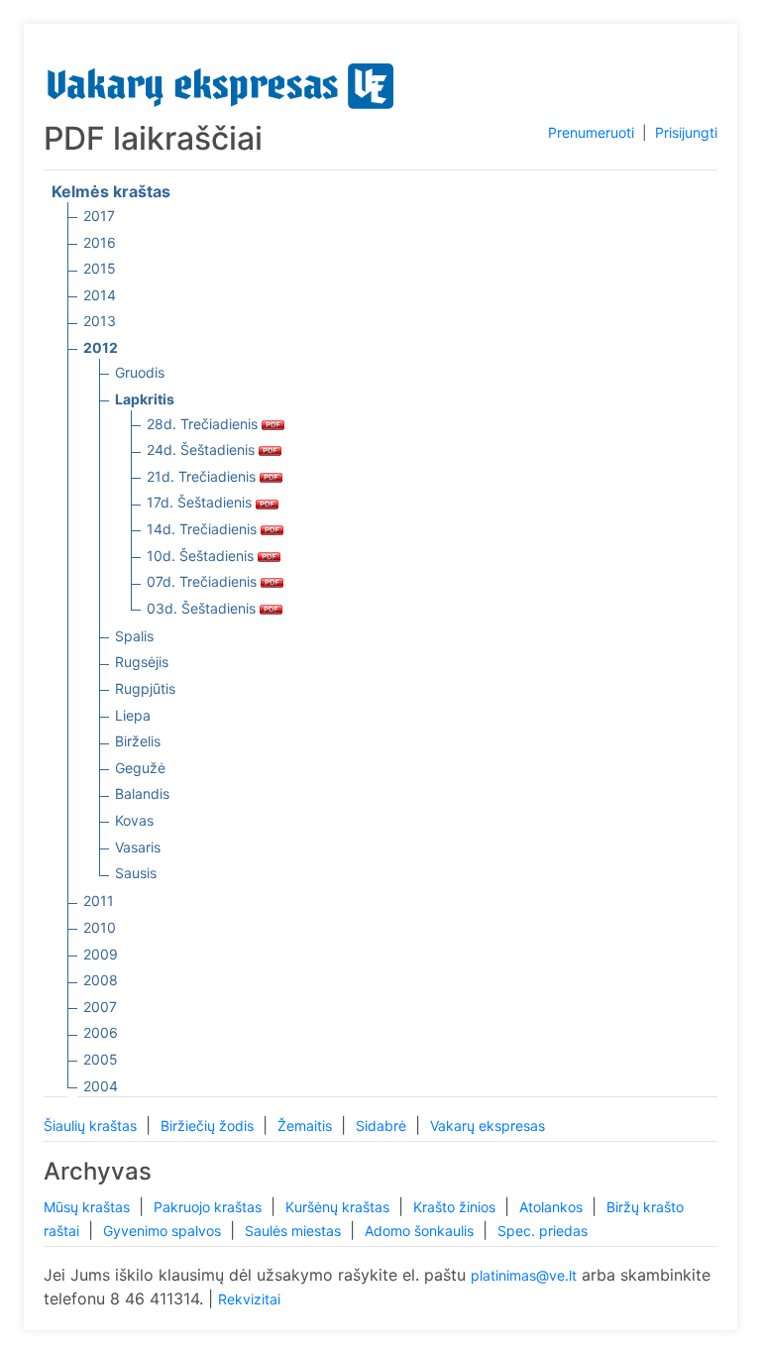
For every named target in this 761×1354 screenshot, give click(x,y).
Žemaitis (306, 1125)
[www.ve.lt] (221, 81)
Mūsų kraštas (89, 1206)
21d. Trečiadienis (203, 476)
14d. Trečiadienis (204, 528)
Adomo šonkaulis (421, 1230)
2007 (100, 1006)
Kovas (134, 820)
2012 (100, 347)
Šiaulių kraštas (92, 1125)
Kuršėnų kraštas (339, 1206)
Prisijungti (686, 132)
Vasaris (138, 847)
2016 (99, 242)
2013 (99, 320)
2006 (100, 1032)
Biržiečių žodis (209, 1125)
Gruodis (139, 372)
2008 (100, 979)
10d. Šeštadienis (202, 555)
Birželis (138, 741)
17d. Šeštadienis (201, 502)
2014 (99, 294)
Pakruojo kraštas (210, 1206)
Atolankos (553, 1206)
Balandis (142, 793)
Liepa (133, 715)
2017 (99, 215)
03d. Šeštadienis (203, 608)
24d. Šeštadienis (203, 449)
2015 (99, 268)
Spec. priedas (542, 1230)
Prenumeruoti (591, 132)
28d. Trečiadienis (204, 423)
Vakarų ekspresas (487, 1125)
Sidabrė (383, 1125)
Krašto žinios (456, 1206)
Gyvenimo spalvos (164, 1230)
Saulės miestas (295, 1230)
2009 (100, 954)
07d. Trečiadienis (204, 581)
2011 (98, 900)
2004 (100, 1085)
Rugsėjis (141, 661)
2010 (99, 927)
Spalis (134, 635)
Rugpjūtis (145, 688)
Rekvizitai (249, 1299)
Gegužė (140, 767)
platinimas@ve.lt (524, 1275)
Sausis (136, 872)
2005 (100, 1059)
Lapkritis (144, 399)
